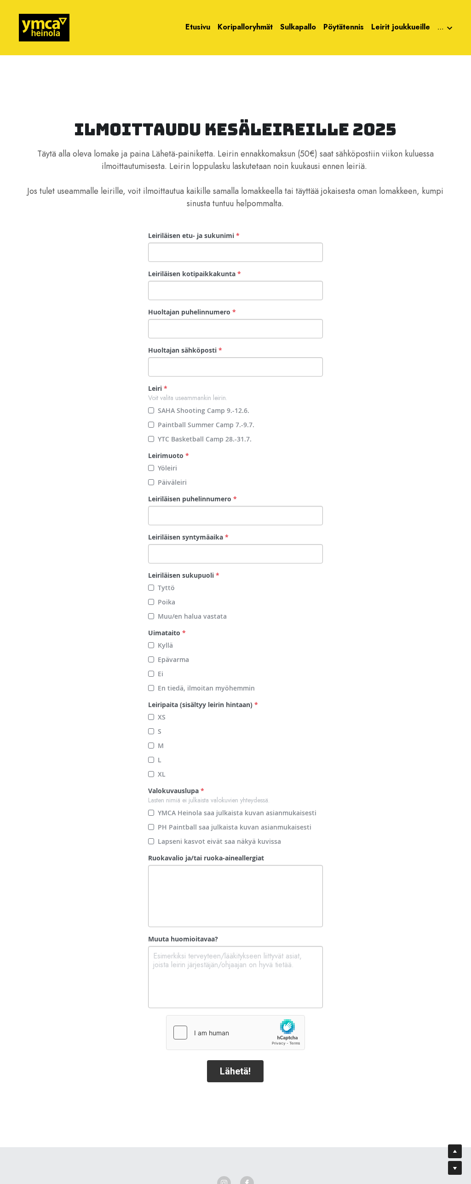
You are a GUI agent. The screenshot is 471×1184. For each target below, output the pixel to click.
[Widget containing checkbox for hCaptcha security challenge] (235, 1032)
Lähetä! (235, 1071)
